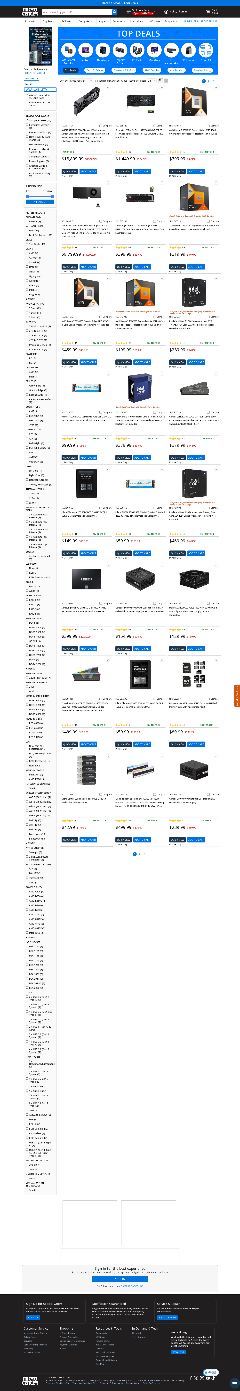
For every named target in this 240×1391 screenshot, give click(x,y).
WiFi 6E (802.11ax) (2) (40, 801)
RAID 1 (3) (34, 604)
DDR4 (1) (34, 659)
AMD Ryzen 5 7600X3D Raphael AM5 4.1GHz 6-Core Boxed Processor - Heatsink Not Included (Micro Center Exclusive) (140, 325)
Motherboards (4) (38, 144)
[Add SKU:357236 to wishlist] (162, 660)
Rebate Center (103, 1340)
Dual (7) (33, 691)
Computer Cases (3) (39, 156)
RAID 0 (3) (34, 600)
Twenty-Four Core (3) (40, 484)
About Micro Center (54, 1380)
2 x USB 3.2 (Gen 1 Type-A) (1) (39, 1021)
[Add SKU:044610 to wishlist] (108, 182)
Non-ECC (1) (35, 765)
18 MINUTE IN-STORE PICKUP (200, 21)
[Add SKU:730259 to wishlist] (216, 756)
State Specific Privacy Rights (101, 1380)
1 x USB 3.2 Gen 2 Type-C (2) (38, 1080)
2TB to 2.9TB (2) (38, 330)
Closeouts (137, 1333)
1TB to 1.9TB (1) (38, 335)
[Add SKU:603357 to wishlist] (216, 660)
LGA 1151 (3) (36, 951)
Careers (100, 1348)
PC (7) (32, 358)
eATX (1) (33, 457)
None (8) (34, 568)
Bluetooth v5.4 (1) (38, 834)
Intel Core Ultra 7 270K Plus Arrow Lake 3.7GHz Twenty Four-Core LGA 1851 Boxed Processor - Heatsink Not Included (192, 325)
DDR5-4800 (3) (37, 636)
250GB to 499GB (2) (40, 326)
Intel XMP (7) (36, 774)
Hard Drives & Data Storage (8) (39, 138)
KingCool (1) (35, 294)
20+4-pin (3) (35, 852)
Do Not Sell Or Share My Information (153, 1380)
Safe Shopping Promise (35, 1344)
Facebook (190, 1378)
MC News (155, 21)
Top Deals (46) (37, 244)
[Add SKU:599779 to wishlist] (162, 756)
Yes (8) (32, 788)
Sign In (120, 1279)
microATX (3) (36, 461)
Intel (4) (33, 290)
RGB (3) (33, 572)
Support (169, 21)
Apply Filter (40, 201)
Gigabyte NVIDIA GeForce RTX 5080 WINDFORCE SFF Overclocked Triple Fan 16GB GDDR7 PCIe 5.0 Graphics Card (139, 134)
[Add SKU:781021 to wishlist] (108, 660)
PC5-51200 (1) (36, 732)
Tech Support (139, 1336)
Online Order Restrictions (72, 1340)
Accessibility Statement (76, 1380)
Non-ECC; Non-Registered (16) (37, 747)
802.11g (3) (35, 820)
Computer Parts (35, 73)
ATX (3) (33, 438)
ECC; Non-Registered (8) (40, 755)
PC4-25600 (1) (36, 727)
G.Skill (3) (34, 271)
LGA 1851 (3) (36, 416)
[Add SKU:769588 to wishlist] (162, 565)
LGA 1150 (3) (36, 946)
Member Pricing (202, 70)
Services (117, 21)
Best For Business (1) (40, 235)
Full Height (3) (36, 443)
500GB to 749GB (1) (40, 344)
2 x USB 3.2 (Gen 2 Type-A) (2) (39, 998)
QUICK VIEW (69, 171)
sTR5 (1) (33, 425)
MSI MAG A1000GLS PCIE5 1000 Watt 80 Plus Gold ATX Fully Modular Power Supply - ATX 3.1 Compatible (193, 611)
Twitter (196, 1378)
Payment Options (68, 1344)
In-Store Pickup (67, 1333)
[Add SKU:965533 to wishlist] (216, 374)
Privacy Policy (178, 1380)
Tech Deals (131, 3)
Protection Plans (32, 1352)
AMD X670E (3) (37, 928)
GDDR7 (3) (35, 641)
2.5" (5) (33, 434)
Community (101, 1333)
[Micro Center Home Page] (30, 10)
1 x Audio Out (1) (38, 1091)
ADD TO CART (88, 171)
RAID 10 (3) (35, 609)
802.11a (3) (35, 829)
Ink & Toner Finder (105, 1344)
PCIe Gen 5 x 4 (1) (38, 1138)
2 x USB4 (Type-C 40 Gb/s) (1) (40, 1028)
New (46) (34, 230)
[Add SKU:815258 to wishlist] (162, 182)
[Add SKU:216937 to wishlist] (108, 565)
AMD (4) (33, 253)
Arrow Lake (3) (37, 385)
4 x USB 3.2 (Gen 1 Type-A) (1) (39, 1043)
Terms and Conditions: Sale (84, 1383)
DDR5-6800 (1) (37, 714)
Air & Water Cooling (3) (39, 175)
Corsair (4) (34, 262)
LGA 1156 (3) (36, 960)
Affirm (63, 1348)
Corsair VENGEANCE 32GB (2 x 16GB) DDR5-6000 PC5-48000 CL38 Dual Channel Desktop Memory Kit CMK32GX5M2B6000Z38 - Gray (194, 420)
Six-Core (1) (35, 470)
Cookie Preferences (151, 1383)
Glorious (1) (35, 280)
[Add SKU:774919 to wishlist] (216, 87)
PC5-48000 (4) (36, 723)
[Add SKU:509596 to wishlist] (108, 469)
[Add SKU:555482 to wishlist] (108, 756)
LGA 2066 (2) (36, 987)
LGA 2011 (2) (36, 978)
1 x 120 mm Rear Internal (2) (38, 516)
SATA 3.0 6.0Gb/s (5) (40, 1114)
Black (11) (34, 586)
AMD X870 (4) (36, 914)
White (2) (34, 590)
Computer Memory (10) (39, 126)
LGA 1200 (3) (36, 965)
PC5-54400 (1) (36, 737)
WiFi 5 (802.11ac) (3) (40, 811)
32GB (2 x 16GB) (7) (40, 677)
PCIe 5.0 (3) (35, 1124)
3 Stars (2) (34, 317)
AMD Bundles (152, 70)
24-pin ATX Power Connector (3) (38, 858)
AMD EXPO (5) (37, 779)
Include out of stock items (39, 104)
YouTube (207, 1378)
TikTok (212, 1378)
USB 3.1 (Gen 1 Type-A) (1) (40, 1144)
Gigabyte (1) (35, 276)
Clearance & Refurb (124, 70)
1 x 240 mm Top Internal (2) (38, 523)
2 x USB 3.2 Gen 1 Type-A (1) (38, 1104)
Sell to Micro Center (105, 1352)
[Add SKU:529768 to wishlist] (108, 374)
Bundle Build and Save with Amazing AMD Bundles (191, 216)
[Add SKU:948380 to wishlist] (216, 565)
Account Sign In (132, 1383)
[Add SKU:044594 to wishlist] (108, 87)
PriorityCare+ (137, 21)
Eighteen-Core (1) (38, 479)
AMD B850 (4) (36, 909)
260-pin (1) (34, 1169)
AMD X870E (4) (37, 919)
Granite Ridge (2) (38, 390)
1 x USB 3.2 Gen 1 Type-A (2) (38, 1073)
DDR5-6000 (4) (37, 700)
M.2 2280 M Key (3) (39, 447)
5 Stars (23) (35, 308)
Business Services (105, 1356)
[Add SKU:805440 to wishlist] (162, 87)
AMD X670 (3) (36, 923)
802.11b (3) (35, 824)
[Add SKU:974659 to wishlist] (108, 278)
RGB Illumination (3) (39, 577)
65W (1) (33, 502)
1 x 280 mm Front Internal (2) (38, 531)
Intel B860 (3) (36, 932)
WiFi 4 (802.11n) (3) (39, 815)
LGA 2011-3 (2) (37, 983)
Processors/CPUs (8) (40, 132)
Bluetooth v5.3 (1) (38, 838)
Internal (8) (35, 221)
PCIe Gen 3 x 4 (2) (38, 1128)
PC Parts (66, 21)
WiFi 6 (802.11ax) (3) (40, 806)
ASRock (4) (35, 257)
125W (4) (34, 493)
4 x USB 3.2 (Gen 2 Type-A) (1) (39, 1050)
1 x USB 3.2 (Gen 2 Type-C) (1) (39, 1006)
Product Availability (69, 1336)
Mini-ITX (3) (35, 873)
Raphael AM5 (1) (38, 394)
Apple (102, 21)
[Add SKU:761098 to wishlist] (216, 469)
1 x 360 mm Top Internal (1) (38, 546)
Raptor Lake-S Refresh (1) (41, 401)
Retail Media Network (106, 1360)
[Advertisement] (90, 1223)
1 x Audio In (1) (37, 1086)
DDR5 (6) (34, 622)
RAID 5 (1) (34, 613)
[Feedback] (237, 695)
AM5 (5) (33, 411)
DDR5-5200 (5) (37, 627)
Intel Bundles (177, 70)
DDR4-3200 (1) (37, 664)
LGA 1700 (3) (36, 420)
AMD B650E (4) (37, 900)
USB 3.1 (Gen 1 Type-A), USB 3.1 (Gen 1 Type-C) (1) (40, 1153)
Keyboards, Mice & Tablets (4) (39, 150)
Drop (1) (33, 266)
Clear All (28, 84)
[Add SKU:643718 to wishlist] (216, 182)
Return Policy (30, 1336)
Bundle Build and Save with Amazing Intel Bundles (137, 407)
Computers (85, 21)
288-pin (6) (34, 1164)
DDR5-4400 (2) (37, 645)
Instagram (202, 1378)
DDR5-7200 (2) (37, 655)
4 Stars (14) (35, 312)
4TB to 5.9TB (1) (38, 340)
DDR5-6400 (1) (37, 709)
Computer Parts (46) (40, 120)
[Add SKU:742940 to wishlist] (162, 278)
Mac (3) (33, 363)
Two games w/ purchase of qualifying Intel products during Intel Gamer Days (192, 312)
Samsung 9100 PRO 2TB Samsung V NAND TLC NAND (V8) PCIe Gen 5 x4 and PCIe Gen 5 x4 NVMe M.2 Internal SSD (139, 229)
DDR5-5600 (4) (37, 632)
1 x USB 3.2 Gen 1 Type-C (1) (38, 1097)
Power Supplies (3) (39, 161)
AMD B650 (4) (36, 896)
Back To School (95, 70)
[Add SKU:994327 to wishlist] (216, 278)
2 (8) (31, 686)
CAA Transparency (125, 1380)
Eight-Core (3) (36, 475)
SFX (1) (33, 452)
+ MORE (30, 299)
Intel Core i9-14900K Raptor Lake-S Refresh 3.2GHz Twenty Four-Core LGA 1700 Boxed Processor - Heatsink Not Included (140, 420)
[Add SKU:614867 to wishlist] (162, 374)
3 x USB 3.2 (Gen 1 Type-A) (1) (39, 1036)
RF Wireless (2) (37, 1133)
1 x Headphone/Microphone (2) (41, 1064)
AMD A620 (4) (36, 891)
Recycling (28, 1348)
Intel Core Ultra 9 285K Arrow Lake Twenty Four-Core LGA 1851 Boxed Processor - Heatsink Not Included (192, 516)
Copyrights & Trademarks (111, 1383)
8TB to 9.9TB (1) (38, 349)
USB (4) (33, 1119)
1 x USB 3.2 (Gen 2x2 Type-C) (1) (40, 1013)
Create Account (133, 1286)
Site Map (100, 1363)
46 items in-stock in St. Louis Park (39, 96)
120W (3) (34, 498)
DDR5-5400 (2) (37, 650)
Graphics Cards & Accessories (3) (38, 167)
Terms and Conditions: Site (57, 1383)
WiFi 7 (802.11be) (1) (40, 797)
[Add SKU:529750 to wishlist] (162, 469)
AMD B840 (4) (36, 905)
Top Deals (48, 21)
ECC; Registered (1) (39, 761)
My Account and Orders (35, 1333)
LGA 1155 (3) (36, 955)
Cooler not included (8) (39, 557)
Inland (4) (34, 285)
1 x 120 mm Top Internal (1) (38, 538)
